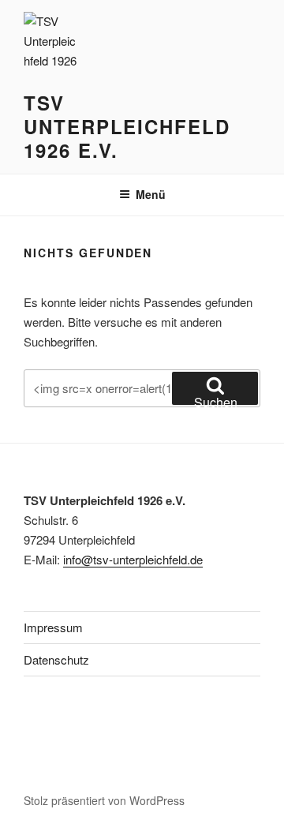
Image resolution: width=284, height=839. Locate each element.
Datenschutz (56, 659)
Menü (151, 194)
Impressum (53, 627)
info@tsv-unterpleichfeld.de (133, 559)
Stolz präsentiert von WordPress (104, 800)
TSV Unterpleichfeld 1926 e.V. (127, 126)
